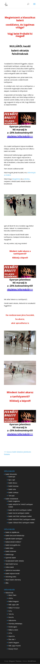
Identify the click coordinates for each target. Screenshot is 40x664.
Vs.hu (10, 611)
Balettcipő (11, 477)
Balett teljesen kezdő (12, 573)
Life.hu (10, 598)
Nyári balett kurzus (11, 564)
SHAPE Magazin (13, 643)
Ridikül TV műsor (14, 608)
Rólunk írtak (9, 593)
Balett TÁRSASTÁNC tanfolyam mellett (21, 523)
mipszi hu (11, 636)
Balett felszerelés (11, 474)
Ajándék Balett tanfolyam (13, 539)
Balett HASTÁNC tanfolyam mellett (20, 516)
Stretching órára (10, 577)
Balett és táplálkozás (12, 532)
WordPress (32, 661)
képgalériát (16, 179)
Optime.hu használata (12, 570)
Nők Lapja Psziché (14, 646)
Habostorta (12, 620)
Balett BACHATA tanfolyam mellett (20, 510)
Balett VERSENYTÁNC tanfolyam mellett (21, 519)
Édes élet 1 (12, 639)
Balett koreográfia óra (12, 545)
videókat (26, 179)
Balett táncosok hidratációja (14, 535)
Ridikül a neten (13, 630)
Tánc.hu (11, 614)
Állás (7, 583)
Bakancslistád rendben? (13, 542)
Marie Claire (12, 595)
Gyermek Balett (10, 558)
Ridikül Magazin (13, 601)
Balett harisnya (13, 486)
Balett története (10, 551)
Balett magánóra (14, 501)
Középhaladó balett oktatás (14, 561)
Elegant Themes (15, 661)
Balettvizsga (9, 554)
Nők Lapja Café (13, 605)
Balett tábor (9, 548)
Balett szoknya (13, 492)
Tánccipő (11, 496)
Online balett (9, 567)
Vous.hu (11, 617)
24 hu (10, 633)
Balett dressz (12, 483)
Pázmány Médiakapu (15, 624)
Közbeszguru (12, 627)
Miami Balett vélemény (13, 580)
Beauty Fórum (13, 649)
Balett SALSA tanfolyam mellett (18, 513)
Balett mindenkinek (11, 499)
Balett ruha (12, 489)
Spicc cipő (11, 480)
